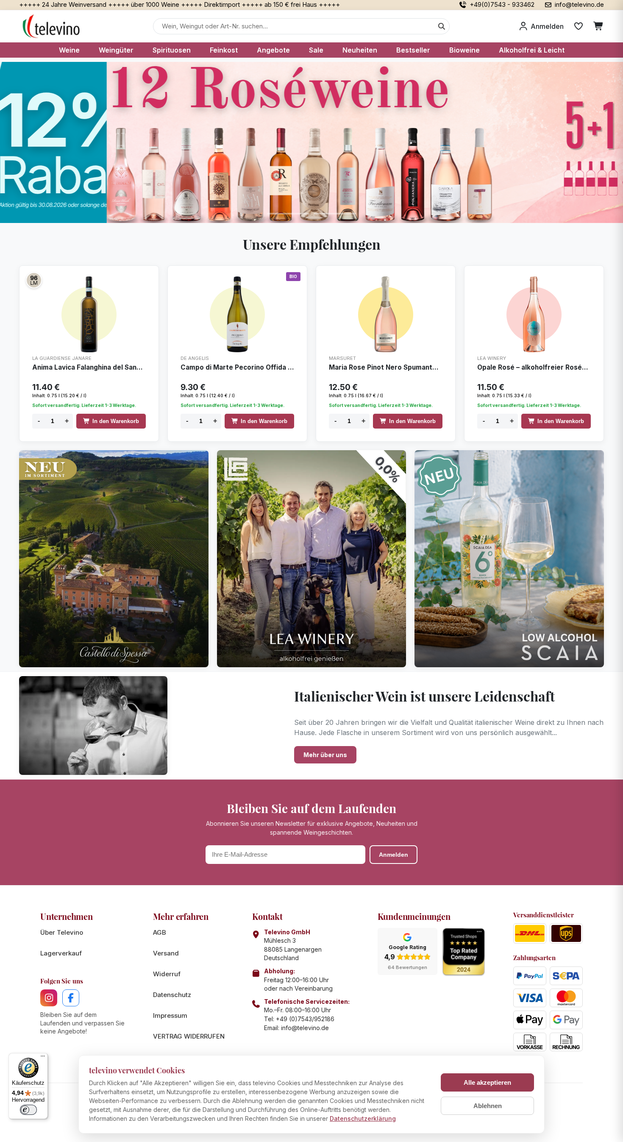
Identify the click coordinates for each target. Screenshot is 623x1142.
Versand (166, 953)
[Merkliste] (578, 26)
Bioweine (464, 50)
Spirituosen (172, 50)
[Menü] (43, 1058)
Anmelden (393, 854)
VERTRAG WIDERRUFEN (189, 1036)
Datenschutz (172, 995)
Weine (69, 50)
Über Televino (61, 932)
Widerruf (167, 974)
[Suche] (442, 26)
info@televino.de (305, 1027)
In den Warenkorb (115, 421)
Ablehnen (487, 1105)
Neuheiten (359, 50)
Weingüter (116, 50)
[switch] (28, 1110)
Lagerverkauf (61, 953)
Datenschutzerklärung (363, 1118)
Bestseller (413, 50)
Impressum (170, 1015)
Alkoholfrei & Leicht (532, 50)
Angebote (273, 50)
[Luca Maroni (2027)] (34, 280)
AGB (159, 932)
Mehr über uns (325, 754)
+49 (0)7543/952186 (305, 1018)
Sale (316, 50)
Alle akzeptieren (487, 1082)
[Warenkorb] (598, 26)
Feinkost (224, 50)
